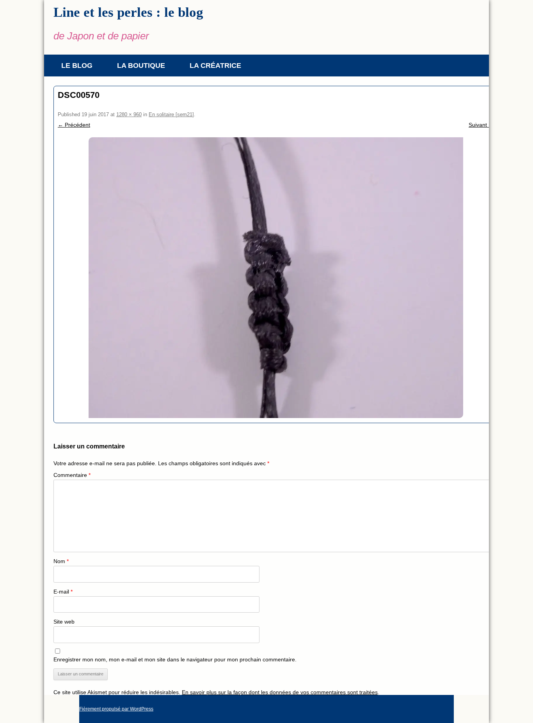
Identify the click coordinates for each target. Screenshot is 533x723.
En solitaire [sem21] (171, 114)
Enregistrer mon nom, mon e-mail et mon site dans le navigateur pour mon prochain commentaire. (175, 659)
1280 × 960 (129, 114)
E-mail (63, 591)
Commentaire (72, 475)
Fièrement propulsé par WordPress (116, 709)
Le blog (76, 65)
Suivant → (481, 125)
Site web (64, 621)
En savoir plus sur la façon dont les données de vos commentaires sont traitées (280, 692)
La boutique (141, 65)
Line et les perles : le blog (128, 12)
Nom (61, 561)
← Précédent (74, 125)
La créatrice (215, 65)
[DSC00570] (276, 277)
